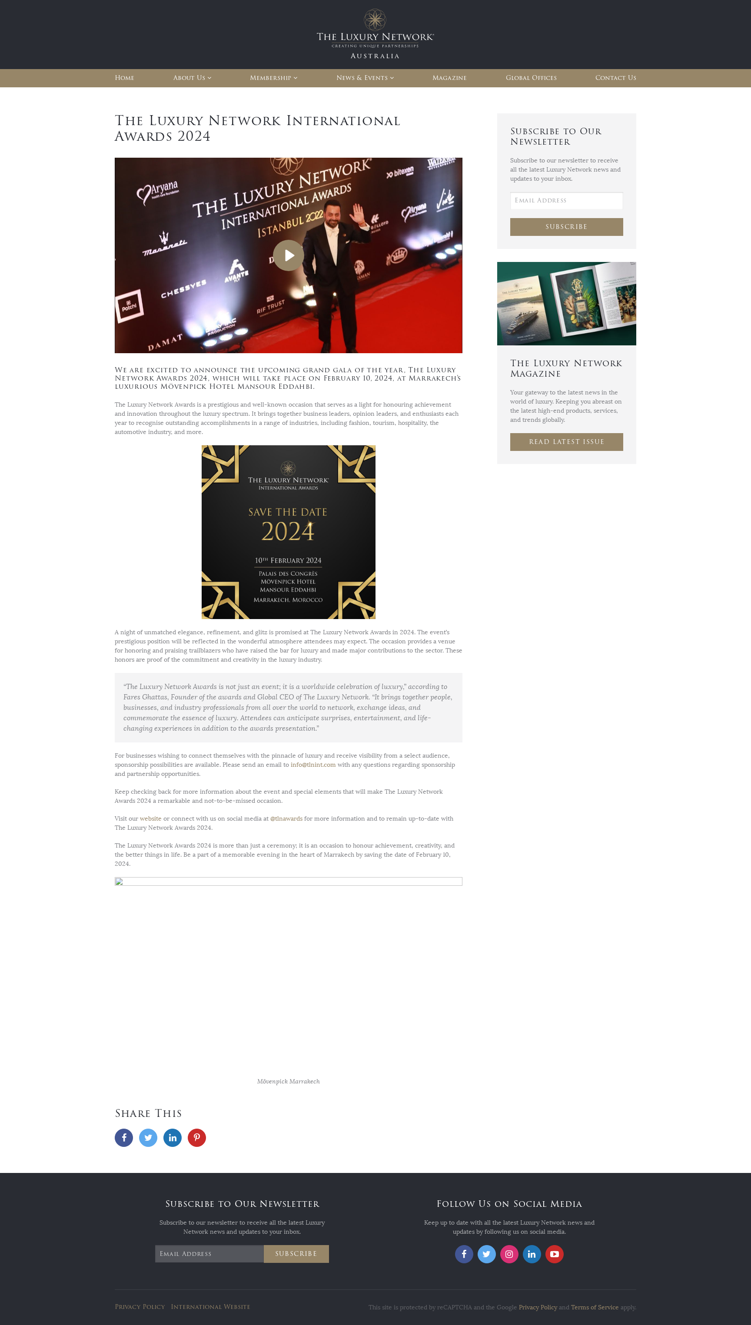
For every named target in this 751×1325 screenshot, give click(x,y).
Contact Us (615, 78)
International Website (210, 1307)
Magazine (449, 78)
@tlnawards (286, 818)
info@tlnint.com (313, 764)
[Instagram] (509, 1254)
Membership (270, 78)
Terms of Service (595, 1307)
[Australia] (375, 34)
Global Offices (531, 78)
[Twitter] (148, 1138)
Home (124, 78)
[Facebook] (124, 1138)
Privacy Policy (140, 1307)
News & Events (362, 78)
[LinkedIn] (172, 1138)
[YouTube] (554, 1254)
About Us (189, 78)
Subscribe (566, 227)
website (151, 818)
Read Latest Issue (567, 442)
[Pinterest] (197, 1138)
